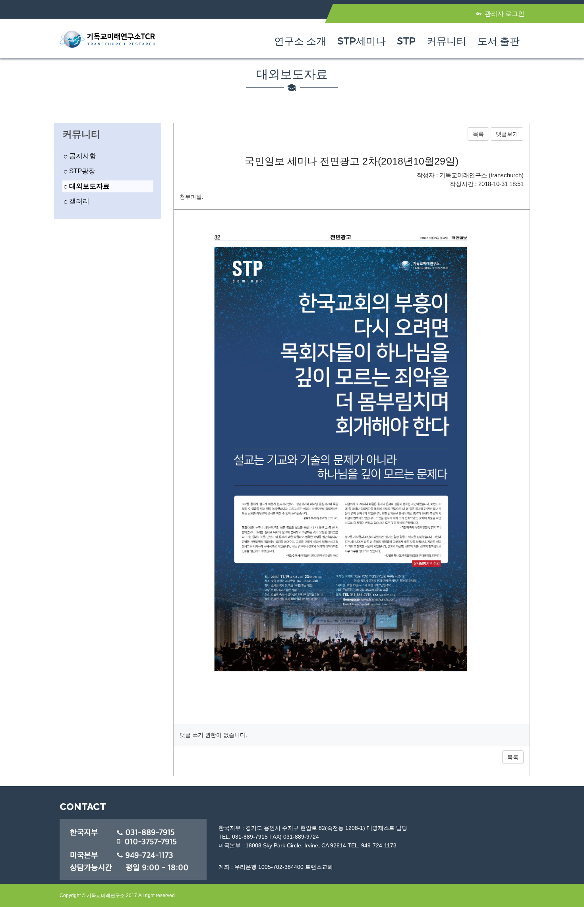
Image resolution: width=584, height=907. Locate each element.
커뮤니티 (446, 41)
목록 (478, 134)
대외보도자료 (88, 186)
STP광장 (81, 171)
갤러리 (78, 201)
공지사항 (81, 156)
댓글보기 (507, 134)
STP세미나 (361, 41)
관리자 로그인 (504, 13)
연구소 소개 (300, 41)
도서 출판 (499, 41)
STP (406, 41)
